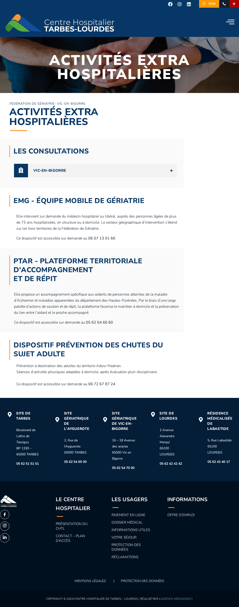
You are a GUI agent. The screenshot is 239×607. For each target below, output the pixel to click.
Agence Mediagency (177, 599)
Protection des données (126, 547)
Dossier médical (127, 522)
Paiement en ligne (128, 515)
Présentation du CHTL (72, 526)
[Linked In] (4, 538)
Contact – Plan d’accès (70, 538)
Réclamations (125, 557)
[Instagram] (180, 4)
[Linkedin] (189, 4)
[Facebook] (170, 4)
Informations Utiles (131, 530)
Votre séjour (124, 537)
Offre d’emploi (181, 515)
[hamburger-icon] (229, 22)
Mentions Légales (90, 581)
